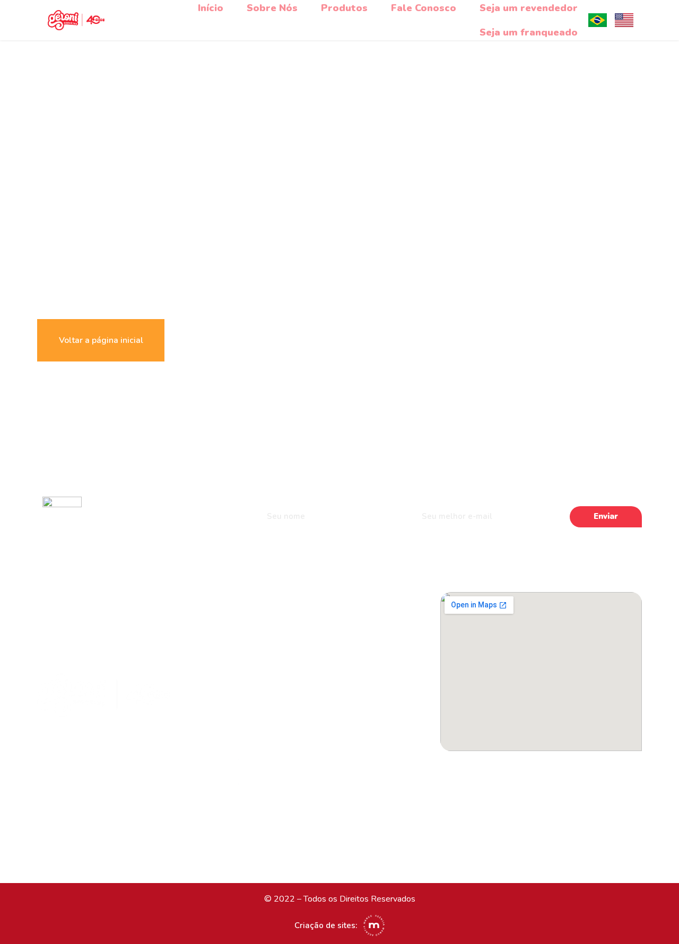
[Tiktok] (299, 601)
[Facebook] (248, 601)
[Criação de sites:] (374, 925)
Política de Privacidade (300, 803)
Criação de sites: (325, 925)
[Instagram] (273, 601)
